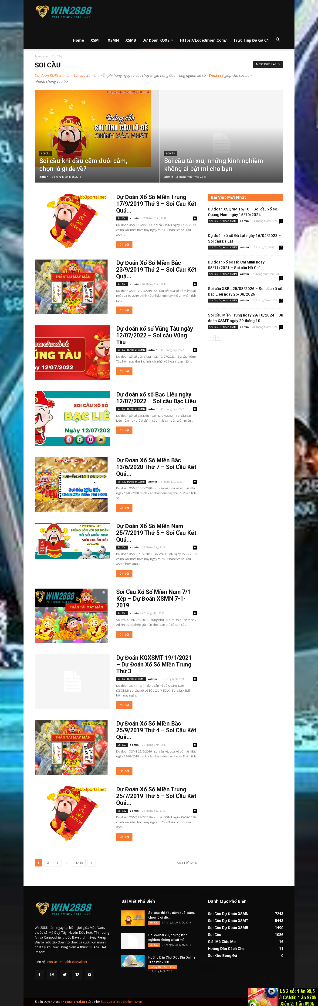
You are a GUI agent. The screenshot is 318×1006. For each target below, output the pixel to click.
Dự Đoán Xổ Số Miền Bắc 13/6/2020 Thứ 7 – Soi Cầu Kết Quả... (156, 467)
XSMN (113, 40)
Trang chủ (41, 56)
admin (43, 176)
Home (78, 40)
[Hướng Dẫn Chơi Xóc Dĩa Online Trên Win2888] (133, 961)
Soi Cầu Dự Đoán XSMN (131, 350)
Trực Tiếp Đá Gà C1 (251, 40)
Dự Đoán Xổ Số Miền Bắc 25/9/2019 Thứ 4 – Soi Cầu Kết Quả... (156, 730)
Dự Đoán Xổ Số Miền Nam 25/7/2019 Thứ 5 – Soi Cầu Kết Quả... (156, 533)
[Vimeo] (77, 974)
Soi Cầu (45, 153)
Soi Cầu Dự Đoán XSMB (131, 481)
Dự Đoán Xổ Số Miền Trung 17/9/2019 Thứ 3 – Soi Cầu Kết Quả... (156, 204)
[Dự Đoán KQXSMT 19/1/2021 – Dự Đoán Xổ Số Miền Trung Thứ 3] (72, 681)
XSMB (130, 40)
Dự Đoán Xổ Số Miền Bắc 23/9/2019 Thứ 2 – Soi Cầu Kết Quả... (156, 270)
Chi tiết (124, 244)
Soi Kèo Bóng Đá (222, 955)
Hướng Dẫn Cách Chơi (162, 967)
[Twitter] (64, 974)
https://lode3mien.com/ (203, 40)
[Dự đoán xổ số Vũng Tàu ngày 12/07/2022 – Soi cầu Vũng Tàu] (72, 352)
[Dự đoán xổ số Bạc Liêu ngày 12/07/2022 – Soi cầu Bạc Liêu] (72, 418)
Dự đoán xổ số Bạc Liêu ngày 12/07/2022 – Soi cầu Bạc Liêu (156, 398)
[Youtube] (89, 974)
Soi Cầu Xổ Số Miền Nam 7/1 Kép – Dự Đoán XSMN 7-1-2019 (153, 599)
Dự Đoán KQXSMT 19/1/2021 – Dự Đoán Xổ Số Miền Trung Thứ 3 (154, 664)
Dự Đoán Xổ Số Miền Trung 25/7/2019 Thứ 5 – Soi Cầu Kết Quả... (156, 796)
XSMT (96, 40)
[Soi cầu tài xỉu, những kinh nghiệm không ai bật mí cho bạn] (221, 143)
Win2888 (216, 75)
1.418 (79, 863)
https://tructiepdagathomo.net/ (121, 1002)
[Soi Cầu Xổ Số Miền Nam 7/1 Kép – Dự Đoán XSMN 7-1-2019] (71, 616)
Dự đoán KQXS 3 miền (53, 75)
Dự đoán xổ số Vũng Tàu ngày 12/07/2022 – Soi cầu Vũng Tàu (154, 335)
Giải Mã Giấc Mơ (222, 941)
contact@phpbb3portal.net (67, 961)
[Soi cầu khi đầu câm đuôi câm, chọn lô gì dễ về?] (97, 128)
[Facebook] (39, 974)
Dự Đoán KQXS (155, 40)
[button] (277, 39)
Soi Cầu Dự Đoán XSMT (131, 679)
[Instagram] (52, 974)
